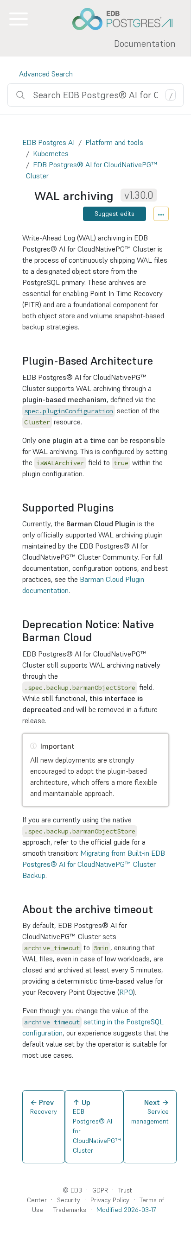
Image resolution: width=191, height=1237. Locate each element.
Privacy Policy (109, 1200)
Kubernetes (51, 153)
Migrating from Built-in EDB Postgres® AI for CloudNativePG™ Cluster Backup (93, 864)
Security (68, 1200)
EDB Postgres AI (48, 142)
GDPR (100, 1190)
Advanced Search (46, 73)
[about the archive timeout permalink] (157, 909)
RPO (126, 992)
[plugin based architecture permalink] (157, 360)
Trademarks (69, 1209)
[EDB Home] (127, 19)
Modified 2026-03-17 (126, 1209)
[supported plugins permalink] (118, 507)
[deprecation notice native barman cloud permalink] (96, 637)
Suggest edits (114, 213)
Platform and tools (114, 142)
